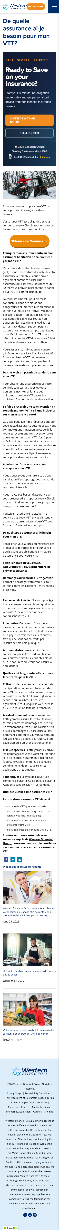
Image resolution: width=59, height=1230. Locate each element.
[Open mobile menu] (54, 6)
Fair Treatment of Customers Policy (25, 1097)
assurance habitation (23, 349)
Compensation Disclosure (33, 1102)
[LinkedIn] (30, 1215)
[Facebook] (25, 1215)
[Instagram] (35, 1215)
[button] (29, 1223)
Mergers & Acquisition (18, 1111)
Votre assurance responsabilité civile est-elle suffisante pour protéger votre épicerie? (28, 1032)
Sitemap (48, 1111)
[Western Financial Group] (14, 6)
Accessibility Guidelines (38, 1093)
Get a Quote (35, 6)
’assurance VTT (13, 221)
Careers (37, 1111)
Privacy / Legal (14, 1093)
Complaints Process (19, 1107)
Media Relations (41, 1107)
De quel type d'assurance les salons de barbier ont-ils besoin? (29, 972)
